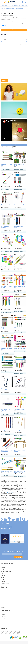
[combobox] (17, 147)
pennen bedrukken (9, 492)
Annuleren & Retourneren (5, 583)
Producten (3, 567)
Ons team (3, 592)
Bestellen (2, 569)
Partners (2, 605)
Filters (13, 29)
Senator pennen (4, 620)
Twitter (10, 632)
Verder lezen (3, 25)
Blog (18, 632)
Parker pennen (3, 618)
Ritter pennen (3, 624)
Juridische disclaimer (5, 597)
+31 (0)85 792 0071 (6, 527)
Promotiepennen (19, 8)
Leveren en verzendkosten (6, 571)
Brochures (3, 603)
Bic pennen (3, 614)
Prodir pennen (3, 616)
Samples (2, 579)
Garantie (2, 577)
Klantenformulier (4, 601)
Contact (2, 599)
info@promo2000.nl (6, 528)
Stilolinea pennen (4, 622)
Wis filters (4, 80)
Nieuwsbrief (3, 607)
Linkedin (14, 632)
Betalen (2, 573)
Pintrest (6, 632)
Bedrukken (3, 581)
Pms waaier (3, 575)
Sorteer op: (5, 146)
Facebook (2, 632)
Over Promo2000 (4, 590)
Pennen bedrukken (10, 8)
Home (2, 8)
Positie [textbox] (14, 146)
